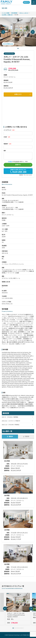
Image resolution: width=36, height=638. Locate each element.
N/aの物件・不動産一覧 (7, 14)
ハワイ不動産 (6, 12)
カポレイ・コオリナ (23, 12)
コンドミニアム (9, 53)
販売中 (11, 436)
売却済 (27, 436)
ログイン (27, 2)
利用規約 (10, 161)
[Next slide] (33, 32)
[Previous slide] (3, 32)
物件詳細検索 (14, 12)
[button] (18, 31)
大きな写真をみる (8, 44)
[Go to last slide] (5, 608)
